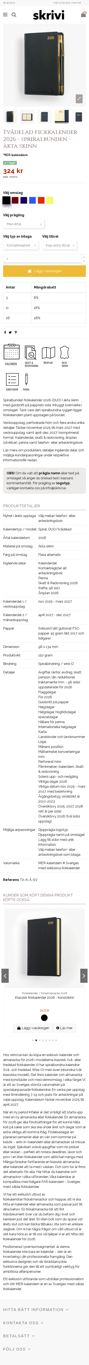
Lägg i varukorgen (48, 271)
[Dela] (5, 332)
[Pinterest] (16, 332)
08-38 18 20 (9, 2)
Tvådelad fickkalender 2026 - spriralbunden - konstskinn (44, 999)
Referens (11, 880)
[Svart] (44, 1017)
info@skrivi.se (56, 488)
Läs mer (65, 1028)
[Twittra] (10, 332)
